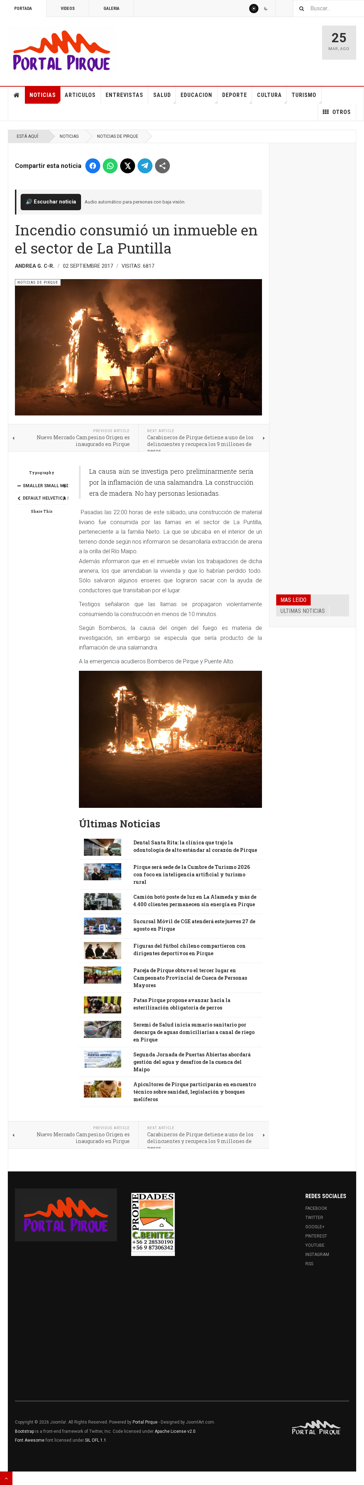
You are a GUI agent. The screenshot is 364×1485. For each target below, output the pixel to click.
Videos (68, 8)
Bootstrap (24, 1431)
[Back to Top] (6, 1478)
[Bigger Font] (64, 486)
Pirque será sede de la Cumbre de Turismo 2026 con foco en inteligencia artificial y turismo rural (191, 874)
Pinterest (316, 1236)
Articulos (80, 95)
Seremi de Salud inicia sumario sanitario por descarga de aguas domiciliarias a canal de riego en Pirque (194, 1032)
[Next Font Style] (64, 498)
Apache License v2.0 (175, 1431)
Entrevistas (124, 95)
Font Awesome (29, 1440)
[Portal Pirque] (62, 50)
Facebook (316, 1208)
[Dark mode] (266, 8)
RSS (309, 1263)
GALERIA (111, 8)
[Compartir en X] (127, 165)
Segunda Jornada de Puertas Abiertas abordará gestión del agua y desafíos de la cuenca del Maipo (192, 1062)
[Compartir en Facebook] (92, 165)
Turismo (303, 95)
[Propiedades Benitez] (153, 1222)
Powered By (316, 1427)
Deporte (234, 95)
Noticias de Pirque (117, 136)
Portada (23, 8)
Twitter (314, 1217)
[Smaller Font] (19, 486)
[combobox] (328, 8)
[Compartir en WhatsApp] (110, 165)
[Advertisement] (312, 257)
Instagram (317, 1254)
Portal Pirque (145, 1422)
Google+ (315, 1226)
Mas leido (293, 600)
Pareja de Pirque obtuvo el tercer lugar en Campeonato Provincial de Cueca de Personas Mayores (190, 978)
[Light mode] (253, 8)
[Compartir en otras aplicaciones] (162, 165)
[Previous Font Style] (19, 498)
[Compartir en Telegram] (145, 165)
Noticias (43, 95)
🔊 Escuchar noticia (51, 201)
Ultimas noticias (302, 611)
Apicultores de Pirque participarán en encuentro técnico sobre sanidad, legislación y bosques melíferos (194, 1092)
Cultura (269, 95)
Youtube (315, 1245)
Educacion (196, 95)
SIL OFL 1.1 (95, 1440)
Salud (162, 95)
